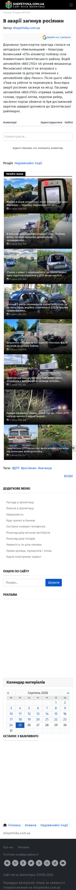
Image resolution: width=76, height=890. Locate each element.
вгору (68, 476)
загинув (46, 468)
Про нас (8, 847)
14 (47, 714)
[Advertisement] (38, 640)
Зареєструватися (51, 122)
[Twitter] (31, 863)
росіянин (30, 468)
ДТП (16, 468)
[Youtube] (63, 863)
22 (55, 719)
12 (29, 714)
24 (11, 725)
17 (11, 719)
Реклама (23, 847)
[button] (71, 5)
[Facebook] (23, 863)
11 (20, 714)
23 (64, 719)
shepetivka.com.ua (26, 28)
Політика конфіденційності (20, 854)
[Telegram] (7, 863)
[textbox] (38, 137)
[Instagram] (47, 863)
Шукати (53, 582)
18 (20, 719)
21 (46, 719)
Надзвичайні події (28, 163)
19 (29, 719)
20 (38, 719)
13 (37, 714)
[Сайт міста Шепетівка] (24, 5)
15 (55, 714)
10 (11, 714)
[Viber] (15, 863)
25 (20, 725)
